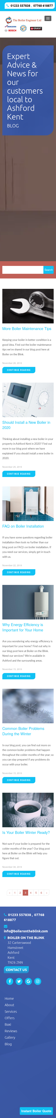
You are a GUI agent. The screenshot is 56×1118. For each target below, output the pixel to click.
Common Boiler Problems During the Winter (23, 730)
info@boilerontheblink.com (26, 931)
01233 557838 (20, 5)
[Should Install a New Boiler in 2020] (28, 399)
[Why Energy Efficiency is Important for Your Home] (28, 602)
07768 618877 (43, 5)
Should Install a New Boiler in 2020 (26, 424)
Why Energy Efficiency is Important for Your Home (22, 627)
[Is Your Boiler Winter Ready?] (28, 809)
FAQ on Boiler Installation (23, 526)
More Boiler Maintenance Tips (26, 328)
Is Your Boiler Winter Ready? (26, 832)
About (9, 1005)
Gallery (10, 1037)
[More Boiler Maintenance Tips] (28, 306)
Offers (9, 1018)
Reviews (11, 1031)
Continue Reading (19, 370)
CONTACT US (16, 970)
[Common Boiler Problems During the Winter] (28, 706)
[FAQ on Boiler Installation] (28, 503)
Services (11, 1011)
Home (9, 998)
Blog (8, 1044)
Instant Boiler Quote (36, 1111)
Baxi (8, 1024)
